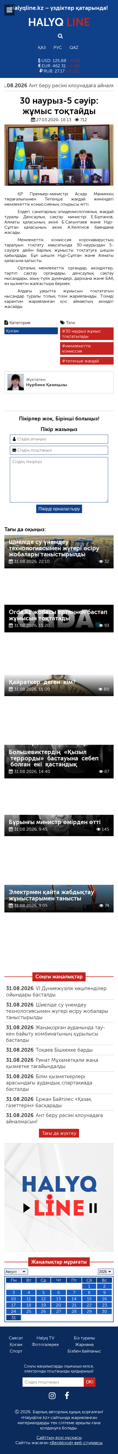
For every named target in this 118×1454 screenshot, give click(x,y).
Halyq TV (45, 1337)
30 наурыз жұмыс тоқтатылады (81, 333)
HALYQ (59, 22)
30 (104, 1311)
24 (13, 1311)
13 (58, 1298)
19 (43, 1305)
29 (89, 1311)
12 (43, 1298)
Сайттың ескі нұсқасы (59, 1437)
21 (74, 1305)
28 (74, 1311)
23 (104, 1305)
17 (13, 1305)
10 (13, 1298)
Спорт (16, 1351)
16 (104, 1298)
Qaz (73, 47)
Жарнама (84, 1344)
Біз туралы (84, 1337)
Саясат (16, 1337)
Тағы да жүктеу (59, 1133)
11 (29, 1298)
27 (58, 1311)
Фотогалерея (45, 1344)
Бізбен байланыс (84, 1351)
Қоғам (12, 330)
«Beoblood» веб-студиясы (76, 1442)
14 (74, 1298)
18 (28, 1305)
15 (89, 1298)
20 (58, 1305)
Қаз (42, 47)
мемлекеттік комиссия (76, 348)
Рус (58, 47)
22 (89, 1305)
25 (28, 1311)
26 (43, 1311)
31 (13, 1317)
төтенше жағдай (82, 361)
